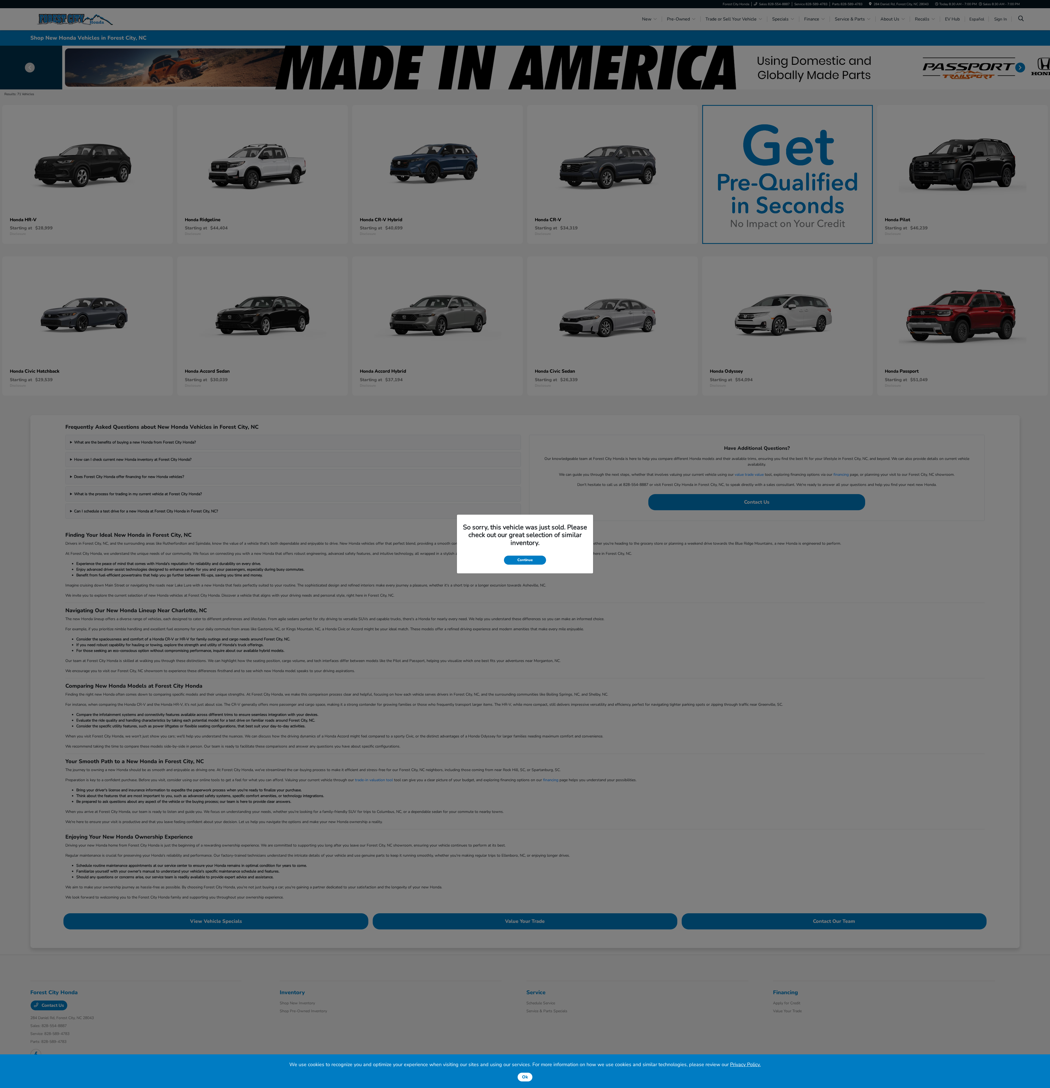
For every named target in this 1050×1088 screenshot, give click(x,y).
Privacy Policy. (745, 1064)
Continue (525, 560)
